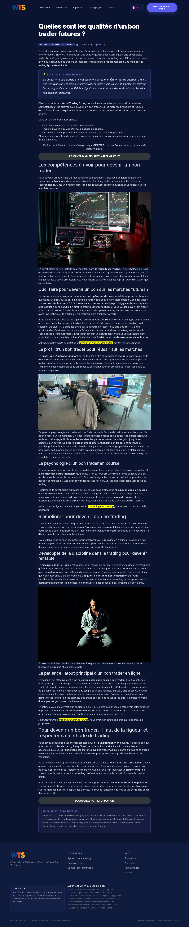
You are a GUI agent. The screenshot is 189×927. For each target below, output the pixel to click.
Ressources (61, 7)
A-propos (77, 7)
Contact (111, 7)
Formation (45, 7)
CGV (176, 920)
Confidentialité (164, 920)
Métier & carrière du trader (56, 45)
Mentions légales (146, 920)
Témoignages (95, 7)
